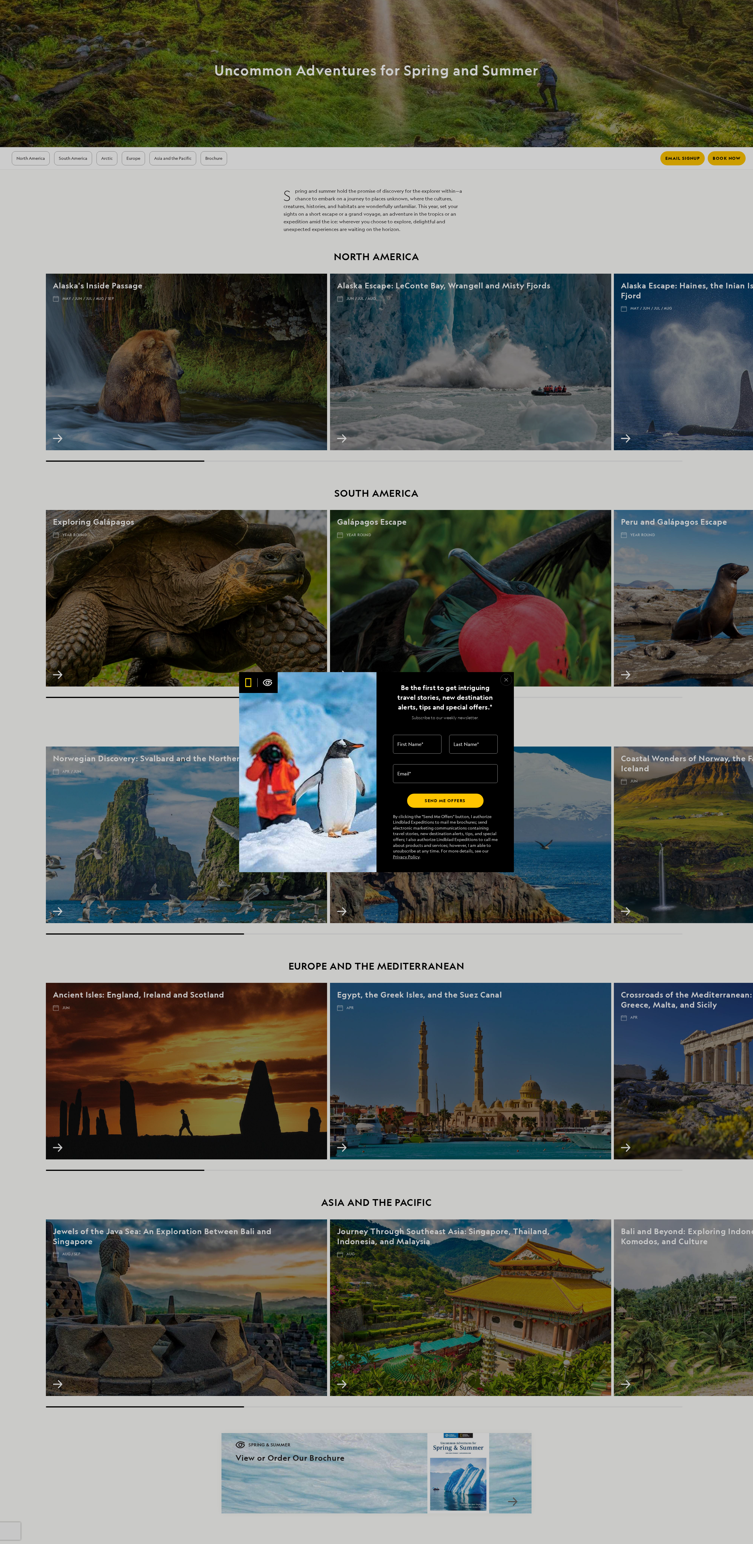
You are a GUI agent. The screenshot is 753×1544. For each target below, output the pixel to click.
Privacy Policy (406, 857)
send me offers (445, 800)
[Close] (506, 680)
